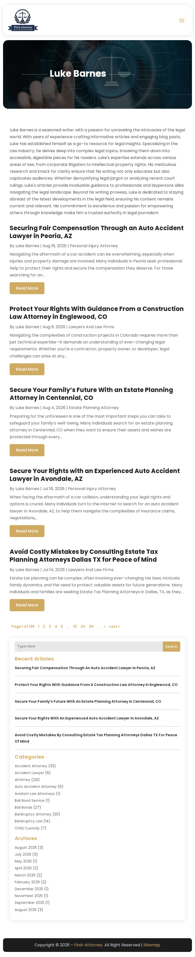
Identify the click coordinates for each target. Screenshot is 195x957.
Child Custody (27, 828)
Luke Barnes (27, 246)
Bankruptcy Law (28, 821)
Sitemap (151, 945)
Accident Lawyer (29, 772)
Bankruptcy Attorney (33, 814)
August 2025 (26, 909)
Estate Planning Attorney (94, 408)
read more (27, 288)
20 (82, 626)
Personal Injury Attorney (94, 246)
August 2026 (26, 847)
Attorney (22, 779)
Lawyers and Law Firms (91, 327)
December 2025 (29, 888)
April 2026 (23, 868)
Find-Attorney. (88, 945)
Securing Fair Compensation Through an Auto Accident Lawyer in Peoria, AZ (85, 667)
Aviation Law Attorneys (35, 793)
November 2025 (29, 895)
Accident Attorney (31, 765)
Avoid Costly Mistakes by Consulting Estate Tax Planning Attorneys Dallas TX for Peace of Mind (84, 555)
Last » (114, 626)
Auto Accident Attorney (36, 786)
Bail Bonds (23, 807)
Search (171, 646)
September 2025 (29, 902)
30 (91, 626)
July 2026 (23, 854)
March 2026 (25, 875)
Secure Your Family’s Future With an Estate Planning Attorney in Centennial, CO (88, 701)
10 (75, 626)
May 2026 (23, 861)
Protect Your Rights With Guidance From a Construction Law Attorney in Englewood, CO (96, 684)
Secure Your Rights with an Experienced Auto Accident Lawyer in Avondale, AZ (87, 718)
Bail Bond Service (29, 800)
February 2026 (27, 882)
